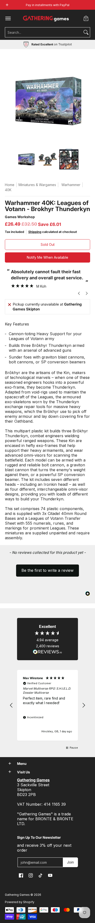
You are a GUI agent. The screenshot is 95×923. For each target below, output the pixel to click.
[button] (86, 18)
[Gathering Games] (46, 18)
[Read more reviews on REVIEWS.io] (47, 652)
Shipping (34, 232)
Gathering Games (17, 895)
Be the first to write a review (47, 570)
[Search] (86, 32)
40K (8, 190)
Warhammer (70, 185)
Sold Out (48, 244)
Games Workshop (20, 217)
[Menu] (8, 18)
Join (70, 862)
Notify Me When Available (47, 257)
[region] (47, 705)
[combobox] (43, 32)
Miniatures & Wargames (37, 185)
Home (9, 185)
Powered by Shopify (19, 902)
